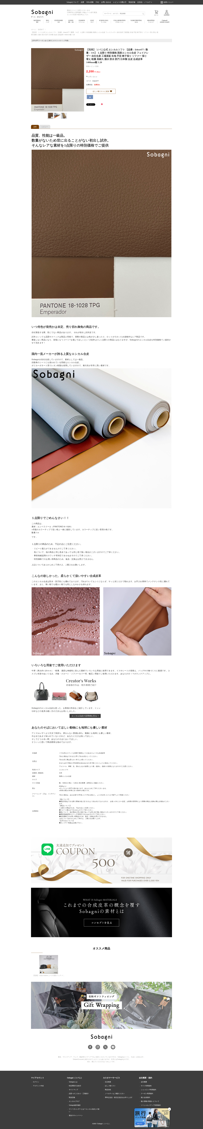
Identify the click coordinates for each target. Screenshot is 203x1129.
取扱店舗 (72, 1097)
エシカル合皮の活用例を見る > (85, 716)
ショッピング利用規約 (148, 1090)
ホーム (33, 29)
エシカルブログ (74, 1101)
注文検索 (108, 1082)
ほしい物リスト (110, 1086)
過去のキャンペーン (76, 1115)
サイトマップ (73, 1090)
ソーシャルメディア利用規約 (151, 1105)
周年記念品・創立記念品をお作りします (118, 1097)
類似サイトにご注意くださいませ (78, 10)
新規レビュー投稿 (92, 66)
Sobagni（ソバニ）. (104, 1124)
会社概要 (144, 1082)
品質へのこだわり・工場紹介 (79, 1093)
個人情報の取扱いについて (150, 1101)
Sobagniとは (73, 1082)
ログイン (36, 1082)
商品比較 (108, 1090)
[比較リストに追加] (90, 97)
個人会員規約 (145, 1097)
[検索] (143, 13)
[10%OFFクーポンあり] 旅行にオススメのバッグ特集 (50, 40)
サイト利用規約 (146, 1086)
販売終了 (41, 29)
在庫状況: (89, 84)
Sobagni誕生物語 (74, 1105)
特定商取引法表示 (75, 1086)
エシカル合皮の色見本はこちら (77, 14)
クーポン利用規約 (147, 1093)
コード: (88, 81)
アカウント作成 (38, 1086)
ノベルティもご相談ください (115, 1093)
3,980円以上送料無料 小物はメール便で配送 (82, 12)
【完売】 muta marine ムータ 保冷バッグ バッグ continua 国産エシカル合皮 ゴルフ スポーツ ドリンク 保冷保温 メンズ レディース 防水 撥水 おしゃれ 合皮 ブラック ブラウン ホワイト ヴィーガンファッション (48, 975)
